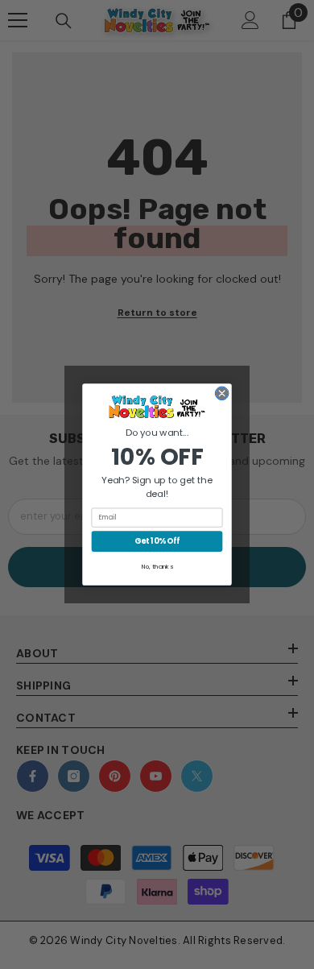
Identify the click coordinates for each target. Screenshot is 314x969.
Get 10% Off (156, 541)
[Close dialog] (222, 393)
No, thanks (157, 566)
